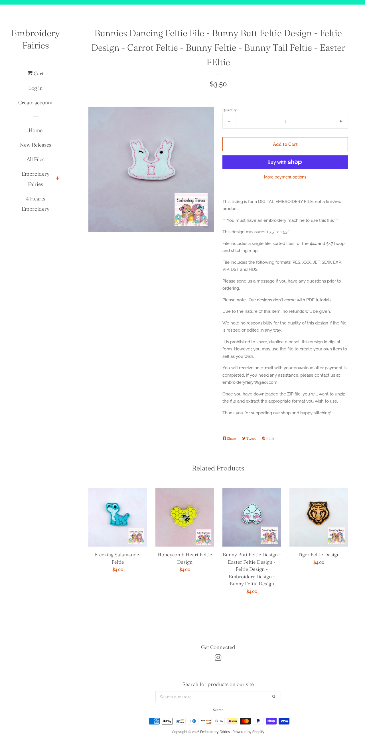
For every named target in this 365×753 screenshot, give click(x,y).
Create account (35, 102)
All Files (35, 159)
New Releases (35, 144)
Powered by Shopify (248, 732)
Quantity (229, 110)
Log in (35, 88)
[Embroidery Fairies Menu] (57, 178)
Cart (38, 73)
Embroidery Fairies (35, 39)
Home (35, 130)
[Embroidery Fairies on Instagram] (218, 658)
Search (218, 710)
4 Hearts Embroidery (36, 203)
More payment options (285, 177)
